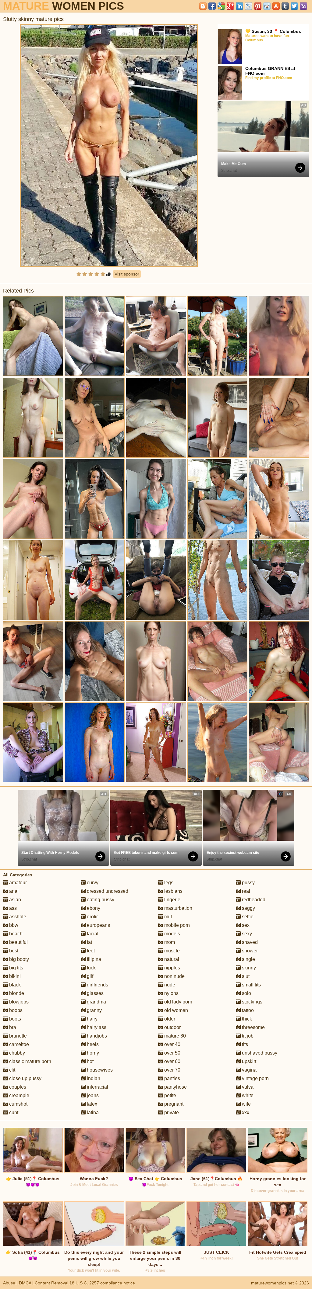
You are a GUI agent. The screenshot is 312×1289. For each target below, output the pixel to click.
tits (244, 1044)
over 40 (171, 1044)
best (13, 950)
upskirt (248, 1061)
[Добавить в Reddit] (267, 6)
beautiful (18, 942)
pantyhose (175, 1087)
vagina (249, 1069)
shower (249, 950)
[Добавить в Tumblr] (285, 6)
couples (17, 1087)
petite (169, 1095)
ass (12, 908)
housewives (99, 1069)
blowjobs (18, 1001)
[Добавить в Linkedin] (239, 6)
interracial (97, 1087)
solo (246, 993)
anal (13, 891)
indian (93, 1078)
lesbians (173, 891)
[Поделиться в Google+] (230, 6)
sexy (246, 933)
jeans (92, 1095)
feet (90, 950)
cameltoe (18, 1044)
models (171, 933)
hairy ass (96, 1027)
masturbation (177, 908)
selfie (247, 916)
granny (94, 1010)
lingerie (171, 899)
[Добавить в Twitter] (294, 6)
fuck (91, 967)
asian (14, 899)
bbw (13, 925)
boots (14, 1018)
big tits (15, 967)
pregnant (173, 1104)
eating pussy (100, 899)
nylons (171, 993)
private (171, 1112)
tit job (247, 1035)
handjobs (96, 1035)
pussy (248, 882)
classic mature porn (29, 1061)
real (245, 891)
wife (246, 1104)
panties (171, 1078)
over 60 (171, 1061)
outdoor (172, 1027)
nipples (171, 967)
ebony (93, 908)
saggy (248, 908)
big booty (18, 959)
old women (175, 1010)
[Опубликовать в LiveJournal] (248, 6)
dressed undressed (107, 891)
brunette (17, 1035)
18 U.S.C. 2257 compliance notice (102, 1282)
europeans (98, 925)
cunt (13, 1112)
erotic (92, 916)
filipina (93, 959)
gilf (89, 976)
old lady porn (177, 1001)
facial (92, 933)
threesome (253, 1027)
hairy (92, 1018)
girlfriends (97, 984)
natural (171, 959)
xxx (245, 1112)
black (14, 984)
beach (15, 933)
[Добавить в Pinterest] (257, 6)
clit (11, 1069)
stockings (251, 1001)
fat (89, 942)
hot (90, 1061)
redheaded (253, 899)
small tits (251, 984)
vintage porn (255, 1078)
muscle (171, 950)
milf (167, 916)
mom (169, 942)
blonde (16, 993)
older (169, 1018)
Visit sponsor (127, 274)
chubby (16, 1052)
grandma (96, 1001)
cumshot (17, 1104)
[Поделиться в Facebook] (212, 6)
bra (12, 1027)
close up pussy (24, 1078)
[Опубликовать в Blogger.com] (203, 6)
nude (169, 984)
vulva (247, 1087)
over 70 (171, 1069)
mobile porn (176, 925)
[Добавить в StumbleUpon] (276, 6)
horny (92, 1052)
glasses (95, 993)
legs (168, 882)
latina (92, 1112)
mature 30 (174, 1035)
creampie (18, 1095)
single (248, 959)
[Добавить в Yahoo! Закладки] (303, 6)
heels (92, 1044)
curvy (92, 882)
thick (246, 1018)
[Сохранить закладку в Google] (221, 6)
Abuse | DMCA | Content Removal (35, 1282)
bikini (14, 976)
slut (245, 976)
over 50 (171, 1052)
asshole (17, 916)
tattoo (247, 1010)
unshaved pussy (259, 1052)
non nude (174, 976)
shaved (249, 942)
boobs (15, 1010)
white (247, 1095)
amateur (17, 882)
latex (91, 1104)
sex (245, 925)
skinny (248, 967)
